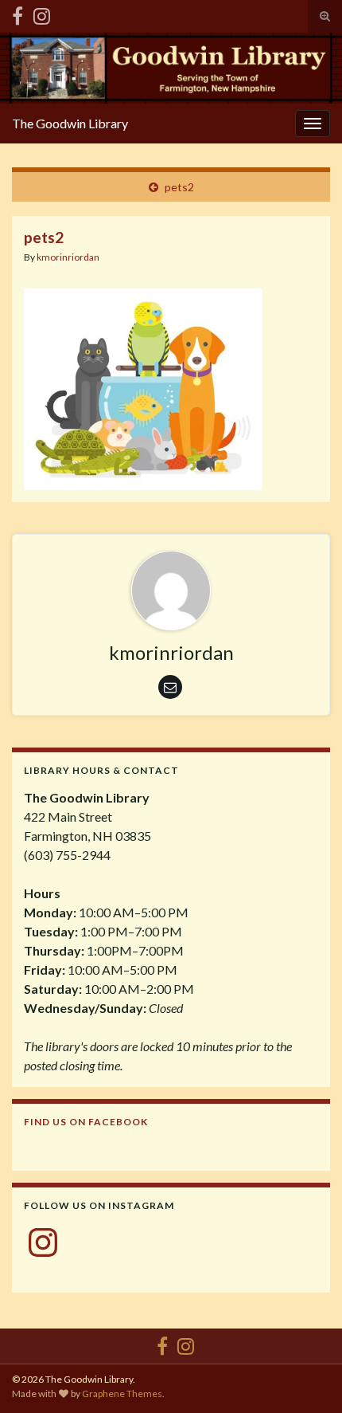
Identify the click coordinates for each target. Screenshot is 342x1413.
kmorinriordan (68, 257)
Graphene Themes (122, 1393)
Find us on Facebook (86, 1122)
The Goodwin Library (70, 123)
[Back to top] (306, 1377)
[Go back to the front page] (171, 68)
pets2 (179, 187)
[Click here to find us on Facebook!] (17, 13)
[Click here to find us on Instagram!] (41, 13)
